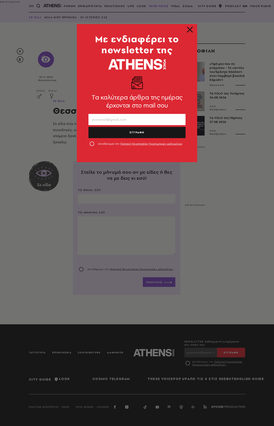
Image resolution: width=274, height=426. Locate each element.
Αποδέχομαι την (140, 143)
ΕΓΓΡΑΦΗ (137, 132)
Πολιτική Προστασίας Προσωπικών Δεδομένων (151, 144)
